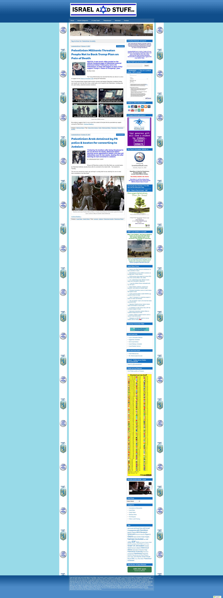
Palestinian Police (118, 219)
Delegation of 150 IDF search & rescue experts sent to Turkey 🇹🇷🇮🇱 (138, 318)
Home (72, 20)
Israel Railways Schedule (135, 344)
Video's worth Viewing (134, 519)
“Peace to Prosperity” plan (86, 78)
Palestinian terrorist (136, 555)
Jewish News (86, 219)
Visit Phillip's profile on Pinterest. (136, 371)
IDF (134, 541)
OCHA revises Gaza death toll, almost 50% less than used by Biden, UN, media (139, 277)
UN (132, 558)
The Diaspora (132, 516)
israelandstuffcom (75, 46)
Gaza (130, 536)
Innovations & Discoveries (135, 508)
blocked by (139, 569)
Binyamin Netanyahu (140, 534)
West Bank (141, 558)
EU (150, 534)
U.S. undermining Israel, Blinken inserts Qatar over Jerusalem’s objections (138, 280)
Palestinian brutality (109, 219)
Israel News (79, 219)
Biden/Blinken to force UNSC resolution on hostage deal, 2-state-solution (139, 273)
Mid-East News (80, 128)
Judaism (101, 219)
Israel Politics (140, 544)
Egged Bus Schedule (134, 339)
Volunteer (118, 20)
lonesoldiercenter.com (139, 258)
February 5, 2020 (85, 46)
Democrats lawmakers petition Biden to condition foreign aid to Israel (138, 312)
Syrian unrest (141, 556)
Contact (126, 20)
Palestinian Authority (135, 551)
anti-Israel (130, 528)
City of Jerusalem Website (135, 337)
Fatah (100, 128)
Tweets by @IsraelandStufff (135, 364)
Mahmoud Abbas (106, 128)
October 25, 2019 (85, 134)
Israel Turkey (146, 543)
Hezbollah (139, 539)
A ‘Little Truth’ (96, 20)
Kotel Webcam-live (134, 353)
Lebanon (138, 548)
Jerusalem (140, 546)
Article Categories (82, 20)
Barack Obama (132, 532)
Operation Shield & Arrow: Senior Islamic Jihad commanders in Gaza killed (139, 305)
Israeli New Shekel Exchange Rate (140, 329)
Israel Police (133, 543)
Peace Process (145, 555)
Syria (135, 556)
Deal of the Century (93, 128)
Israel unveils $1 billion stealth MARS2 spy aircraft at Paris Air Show (139, 294)
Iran (137, 542)
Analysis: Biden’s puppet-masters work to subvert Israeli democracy (139, 315)
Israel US (131, 546)
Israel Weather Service (135, 346)
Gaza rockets (137, 537)
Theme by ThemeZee (149, 588)
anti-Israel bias (138, 528)
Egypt (147, 534)
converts (96, 219)
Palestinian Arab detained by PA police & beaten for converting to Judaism (94, 142)
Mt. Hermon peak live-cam (135, 355)
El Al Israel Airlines (134, 341)
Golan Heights (145, 537)
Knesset (133, 548)
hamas (131, 539)
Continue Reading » (89, 124)
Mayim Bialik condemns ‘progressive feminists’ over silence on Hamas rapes (138, 287)
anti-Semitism (142, 530)
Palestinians (138, 553)
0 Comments (120, 46)
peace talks (130, 556)
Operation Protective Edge (140, 549)
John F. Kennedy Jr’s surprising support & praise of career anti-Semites (139, 298)
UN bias (136, 558)
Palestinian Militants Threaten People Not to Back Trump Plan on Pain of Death (95, 54)
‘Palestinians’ (107, 20)
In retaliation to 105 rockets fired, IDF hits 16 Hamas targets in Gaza (139, 308)
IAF (145, 539)
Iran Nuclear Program (144, 542)
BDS (138, 532)
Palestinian (114, 128)
